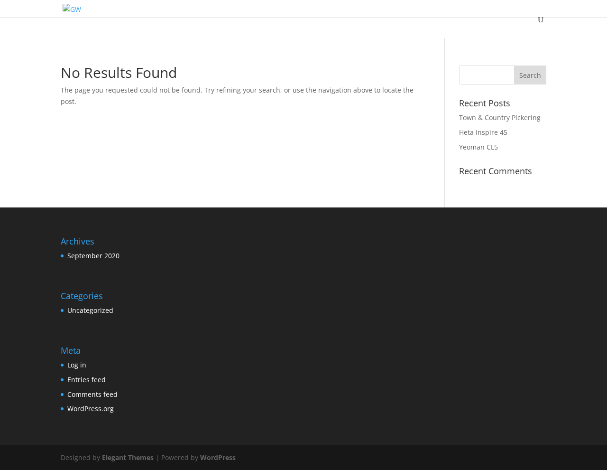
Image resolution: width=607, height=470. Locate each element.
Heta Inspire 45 (483, 132)
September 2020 (93, 255)
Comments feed (92, 394)
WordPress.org (90, 408)
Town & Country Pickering (500, 117)
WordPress (218, 457)
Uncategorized (90, 310)
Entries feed (86, 379)
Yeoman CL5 (478, 146)
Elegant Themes (128, 457)
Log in (76, 364)
